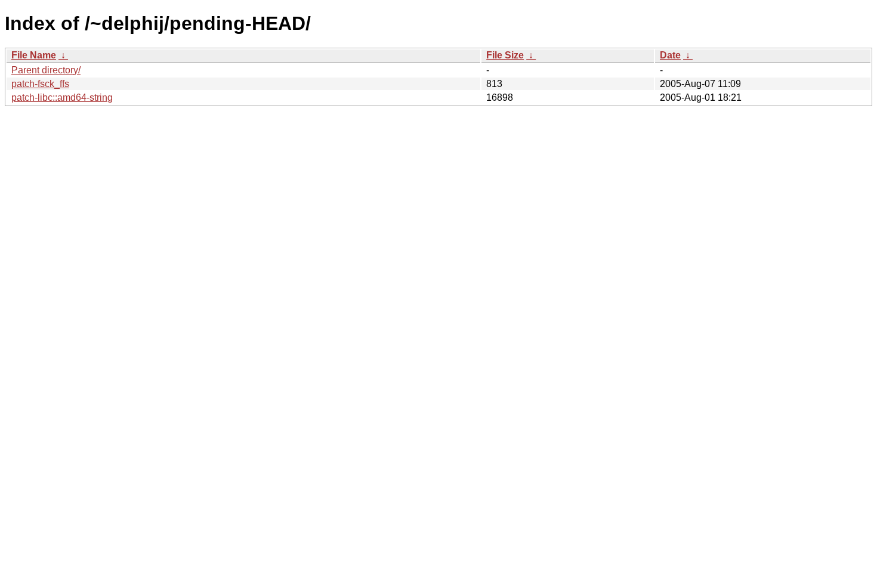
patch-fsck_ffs (40, 84)
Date (670, 55)
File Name (33, 55)
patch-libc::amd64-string (62, 97)
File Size (505, 55)
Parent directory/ (46, 70)
